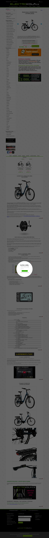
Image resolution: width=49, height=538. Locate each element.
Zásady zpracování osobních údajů (25, 272)
